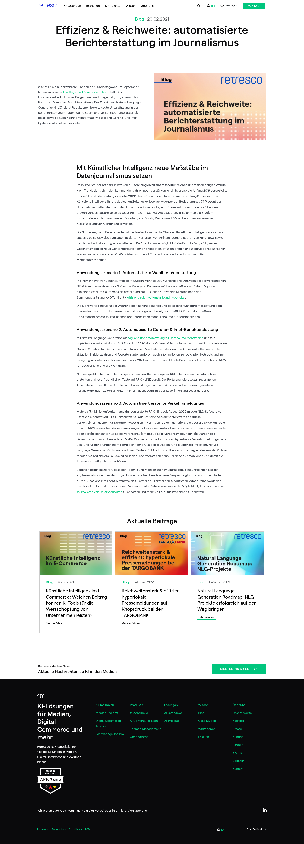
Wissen (203, 705)
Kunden (238, 737)
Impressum (43, 829)
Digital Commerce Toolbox (108, 723)
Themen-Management (145, 729)
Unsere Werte (242, 713)
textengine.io (139, 713)
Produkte (136, 705)
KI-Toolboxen (105, 705)
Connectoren (139, 737)
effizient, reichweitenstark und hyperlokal (156, 297)
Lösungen (171, 705)
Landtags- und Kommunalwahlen (85, 92)
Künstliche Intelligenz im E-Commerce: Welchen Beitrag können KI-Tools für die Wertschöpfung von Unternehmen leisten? (76, 603)
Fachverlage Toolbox (110, 734)
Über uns (239, 705)
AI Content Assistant (144, 721)
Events (237, 752)
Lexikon (203, 737)
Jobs (63, 810)
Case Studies (207, 721)
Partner (238, 744)
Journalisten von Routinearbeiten (99, 492)
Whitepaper (206, 729)
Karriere (238, 721)
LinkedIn (265, 810)
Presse (237, 729)
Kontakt (254, 5)
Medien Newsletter (239, 668)
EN (213, 5)
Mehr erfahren (55, 623)
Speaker (238, 761)
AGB (87, 829)
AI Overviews (173, 713)
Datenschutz (59, 829)
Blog (201, 713)
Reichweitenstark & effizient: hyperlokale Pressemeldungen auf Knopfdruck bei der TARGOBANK (152, 603)
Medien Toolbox (107, 713)
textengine (232, 5)
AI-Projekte (172, 721)
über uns (140, 810)
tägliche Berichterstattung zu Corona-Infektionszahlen (165, 338)
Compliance (75, 829)
